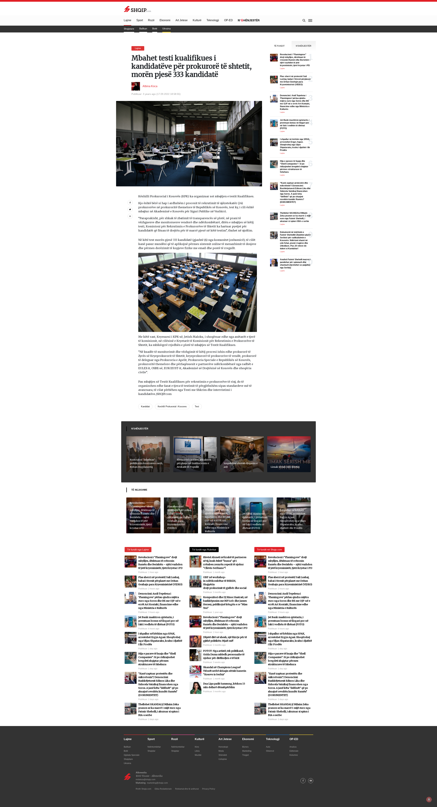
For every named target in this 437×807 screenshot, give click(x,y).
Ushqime (222, 759)
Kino (197, 747)
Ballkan (143, 28)
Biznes (245, 747)
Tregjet (245, 755)
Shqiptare (129, 28)
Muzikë (198, 755)
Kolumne (294, 755)
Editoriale (294, 751)
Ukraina (166, 28)
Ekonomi (165, 20)
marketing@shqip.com (157, 783)
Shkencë (270, 751)
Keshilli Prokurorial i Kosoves (172, 406)
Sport (139, 20)
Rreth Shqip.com (143, 789)
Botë (154, 28)
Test (197, 406)
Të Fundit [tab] (279, 46)
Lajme (127, 20)
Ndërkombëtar (154, 747)
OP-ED (228, 20)
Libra (197, 751)
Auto (268, 747)
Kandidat (145, 406)
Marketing (246, 751)
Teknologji (213, 20)
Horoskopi (223, 747)
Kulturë (197, 20)
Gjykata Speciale (131, 755)
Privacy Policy (208, 789)
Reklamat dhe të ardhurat (187, 789)
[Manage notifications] (429, 799)
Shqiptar (151, 751)
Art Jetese (181, 20)
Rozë (151, 20)
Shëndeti (222, 755)
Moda (221, 751)
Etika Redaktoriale (163, 789)
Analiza (293, 747)
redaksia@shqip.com (145, 779)
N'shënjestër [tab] (303, 46)
